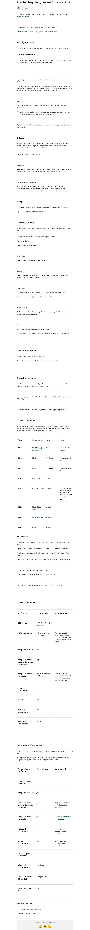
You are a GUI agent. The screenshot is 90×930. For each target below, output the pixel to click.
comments (58, 807)
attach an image (66, 817)
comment (58, 680)
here (46, 570)
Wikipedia (20, 399)
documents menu (23, 17)
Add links (58, 674)
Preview (31, 32)
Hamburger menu (22, 32)
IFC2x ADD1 (40, 517)
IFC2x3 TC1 (40, 488)
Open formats (39, 32)
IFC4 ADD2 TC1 (37, 478)
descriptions (63, 805)
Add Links (58, 803)
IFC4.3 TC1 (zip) (37, 448)
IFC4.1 (34, 468)
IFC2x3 (34, 488)
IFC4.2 (34, 458)
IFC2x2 (34, 507)
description (66, 678)
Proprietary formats (51, 32)
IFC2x (33, 517)
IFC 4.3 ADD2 (36, 450)
